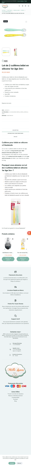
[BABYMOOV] (5, 61)
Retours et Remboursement (15, 395)
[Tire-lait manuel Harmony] (23, 243)
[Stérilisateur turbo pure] (8, 243)
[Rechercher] (19, 5)
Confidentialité (15, 397)
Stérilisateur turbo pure (9, 252)
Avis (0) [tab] (15, 136)
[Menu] (28, 6)
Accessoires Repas (14, 112)
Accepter (12, 463)
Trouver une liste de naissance (15, 394)
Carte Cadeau (20, 1)
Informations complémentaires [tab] (15, 133)
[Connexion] (22, 5)
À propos (15, 399)
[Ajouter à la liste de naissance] (13, 239)
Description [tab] (15, 130)
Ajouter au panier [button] (8, 259)
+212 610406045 (16, 344)
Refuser (19, 463)
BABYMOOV (10, 115)
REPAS (22, 112)
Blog (15, 401)
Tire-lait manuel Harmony (24, 252)
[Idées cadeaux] (29, 233)
